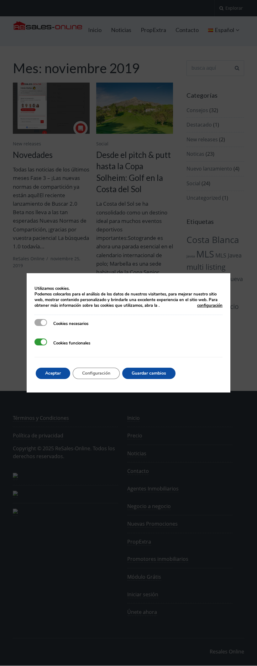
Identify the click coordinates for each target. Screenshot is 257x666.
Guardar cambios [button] (149, 373)
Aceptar (53, 373)
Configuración (96, 373)
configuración (210, 305)
